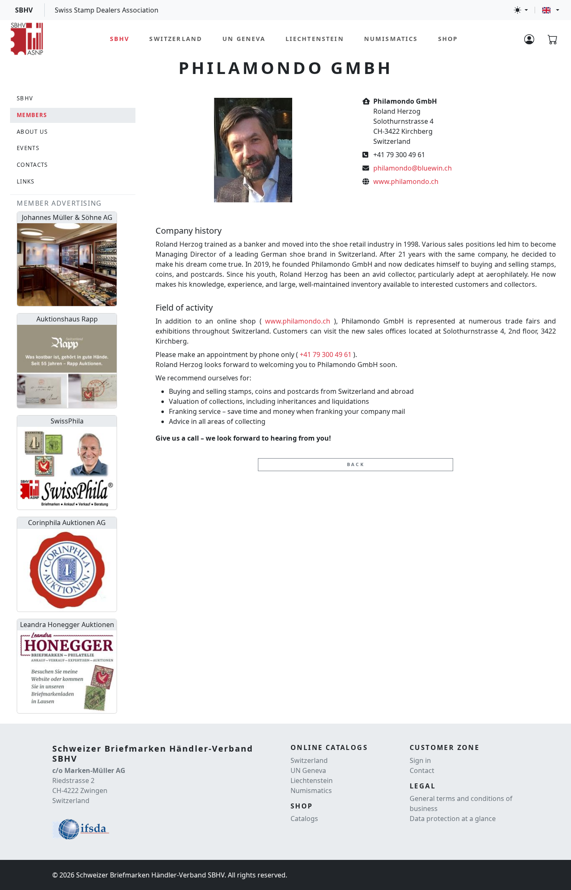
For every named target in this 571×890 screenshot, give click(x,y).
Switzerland (175, 39)
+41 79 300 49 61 (326, 354)
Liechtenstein (315, 39)
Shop (448, 39)
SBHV (120, 39)
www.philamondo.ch (405, 181)
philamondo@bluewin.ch (412, 168)
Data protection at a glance (453, 818)
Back (356, 464)
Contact (422, 770)
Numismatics (391, 39)
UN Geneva (243, 39)
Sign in (420, 760)
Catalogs (304, 818)
